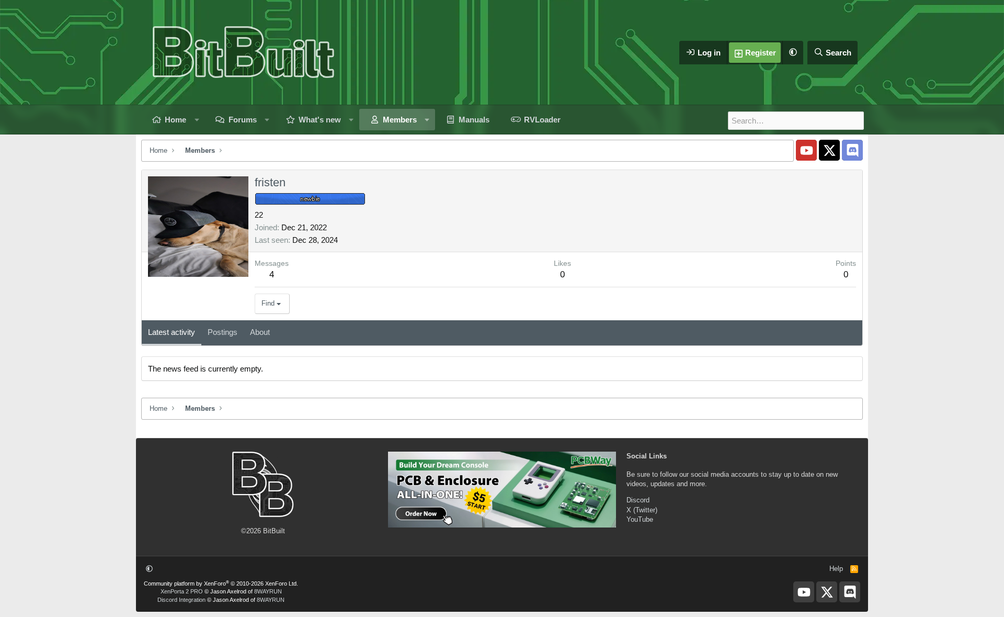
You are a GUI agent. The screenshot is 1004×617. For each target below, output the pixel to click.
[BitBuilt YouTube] (806, 150)
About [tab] (260, 332)
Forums (243, 119)
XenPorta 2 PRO (182, 591)
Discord (637, 500)
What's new (320, 119)
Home (175, 119)
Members (400, 119)
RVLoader (542, 119)
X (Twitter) (641, 510)
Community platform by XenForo (221, 583)
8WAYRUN (268, 591)
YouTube (639, 519)
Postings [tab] (222, 332)
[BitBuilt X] (829, 150)
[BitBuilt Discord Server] (852, 150)
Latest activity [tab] (171, 332)
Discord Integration (181, 600)
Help (836, 569)
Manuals (474, 119)
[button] (792, 52)
